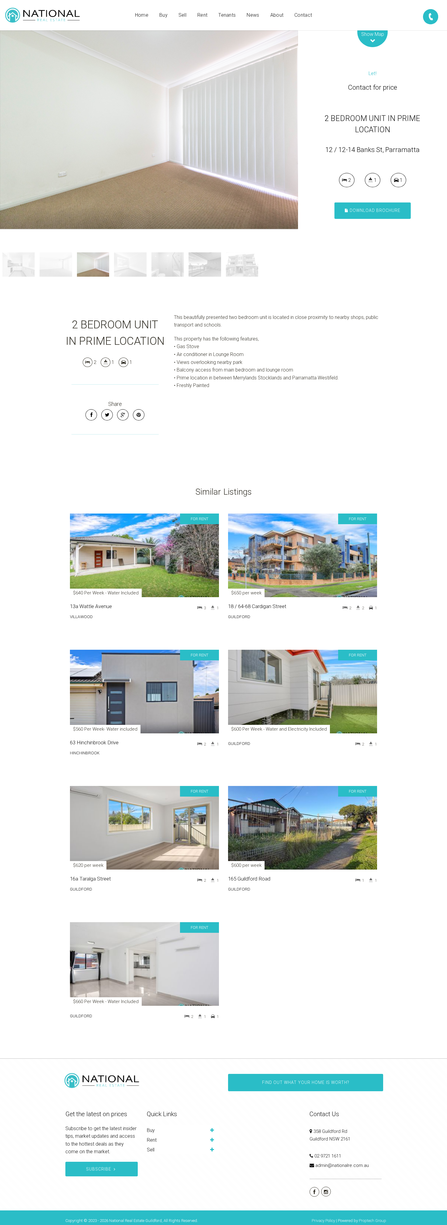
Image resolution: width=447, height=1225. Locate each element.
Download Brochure (374, 210)
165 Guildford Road (249, 879)
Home (141, 15)
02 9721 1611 (327, 1156)
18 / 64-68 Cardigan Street (257, 606)
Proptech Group (372, 1220)
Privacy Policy (323, 1220)
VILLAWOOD (81, 616)
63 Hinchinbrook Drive (94, 742)
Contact (303, 15)
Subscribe (98, 1169)
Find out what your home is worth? (305, 1082)
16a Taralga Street (90, 879)
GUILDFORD (239, 616)
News (253, 15)
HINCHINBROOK (84, 752)
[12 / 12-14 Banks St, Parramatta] (149, 129)
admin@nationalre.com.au (342, 1165)
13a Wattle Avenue (91, 606)
